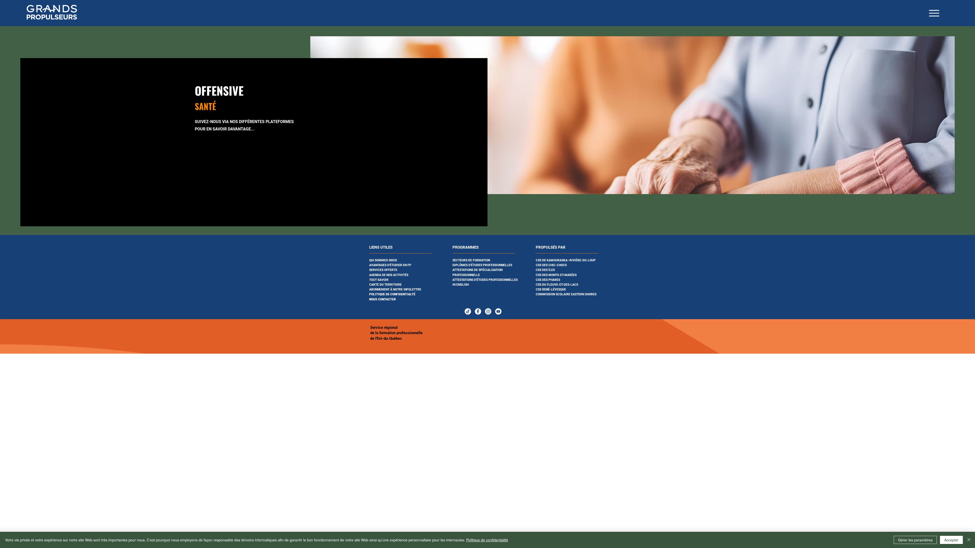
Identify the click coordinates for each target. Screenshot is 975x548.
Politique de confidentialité (487, 539)
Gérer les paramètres (915, 539)
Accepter (951, 539)
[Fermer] (969, 540)
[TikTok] (468, 311)
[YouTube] (498, 311)
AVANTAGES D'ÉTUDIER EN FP (390, 265)
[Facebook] (478, 311)
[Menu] (934, 13)
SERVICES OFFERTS (383, 270)
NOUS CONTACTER (382, 299)
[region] (404, 276)
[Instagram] (488, 311)
